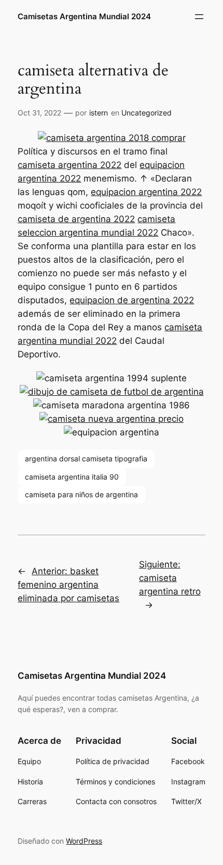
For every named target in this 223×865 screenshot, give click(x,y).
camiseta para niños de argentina (81, 494)
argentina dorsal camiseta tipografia (86, 458)
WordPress (84, 840)
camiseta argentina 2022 (69, 165)
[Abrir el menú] (199, 16)
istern (98, 112)
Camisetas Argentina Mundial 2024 (84, 16)
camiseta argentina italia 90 (72, 476)
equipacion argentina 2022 (146, 192)
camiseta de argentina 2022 (76, 219)
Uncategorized (146, 112)
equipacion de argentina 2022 (131, 300)
